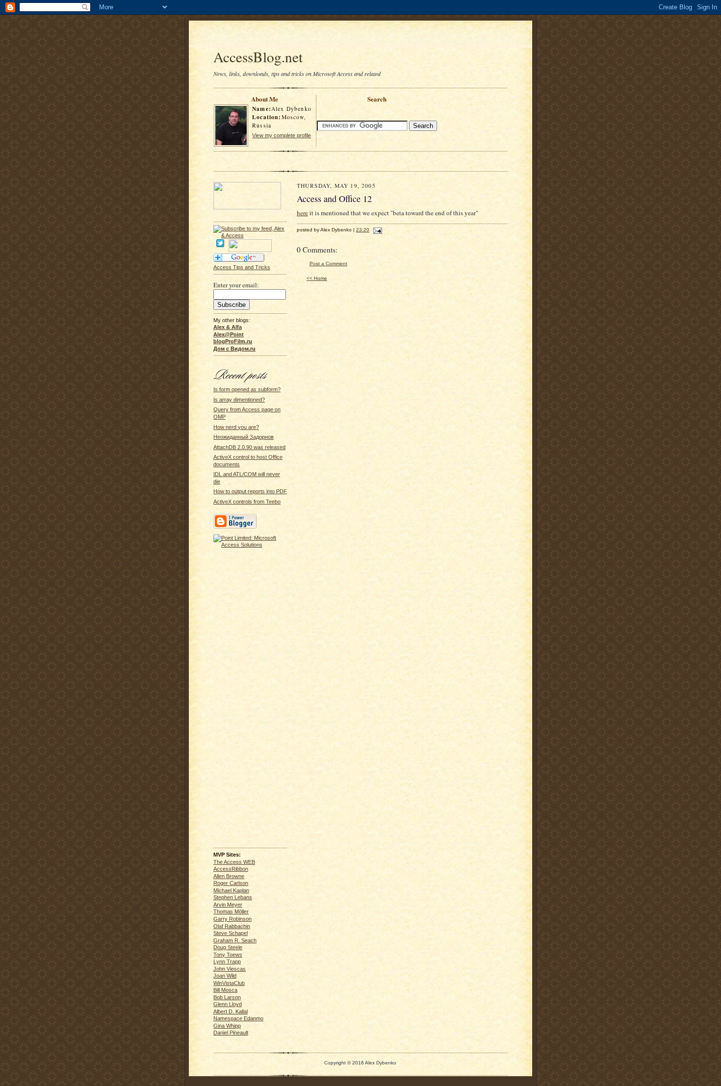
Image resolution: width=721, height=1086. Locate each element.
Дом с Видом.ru (234, 349)
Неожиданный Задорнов (243, 437)
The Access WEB (234, 862)
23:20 (362, 229)
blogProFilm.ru (232, 341)
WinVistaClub (229, 983)
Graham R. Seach (235, 940)
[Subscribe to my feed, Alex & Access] (250, 228)
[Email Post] (376, 229)
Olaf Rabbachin (231, 926)
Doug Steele (227, 947)
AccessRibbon (230, 869)
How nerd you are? (236, 427)
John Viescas (229, 969)
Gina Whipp (227, 1026)
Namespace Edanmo (238, 1018)
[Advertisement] (360, 35)
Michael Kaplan (231, 890)
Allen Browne (228, 876)
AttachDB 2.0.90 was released (249, 447)
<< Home (317, 278)
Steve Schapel (230, 933)
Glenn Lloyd (227, 1004)
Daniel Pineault (230, 1032)
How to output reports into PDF (250, 491)
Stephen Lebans (232, 897)
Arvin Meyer (227, 905)
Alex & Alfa (227, 327)
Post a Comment (328, 263)
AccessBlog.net (258, 56)
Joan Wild (224, 976)
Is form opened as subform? (247, 389)
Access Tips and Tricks (241, 267)
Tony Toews (227, 955)
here (302, 212)
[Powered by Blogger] (235, 527)
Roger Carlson (230, 883)
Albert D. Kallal (230, 1011)
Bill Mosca (225, 990)
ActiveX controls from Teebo (247, 502)
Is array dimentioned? (239, 400)
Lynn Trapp (227, 961)
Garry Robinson (232, 919)
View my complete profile (281, 135)
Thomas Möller (231, 911)
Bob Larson (227, 997)
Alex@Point (228, 334)
